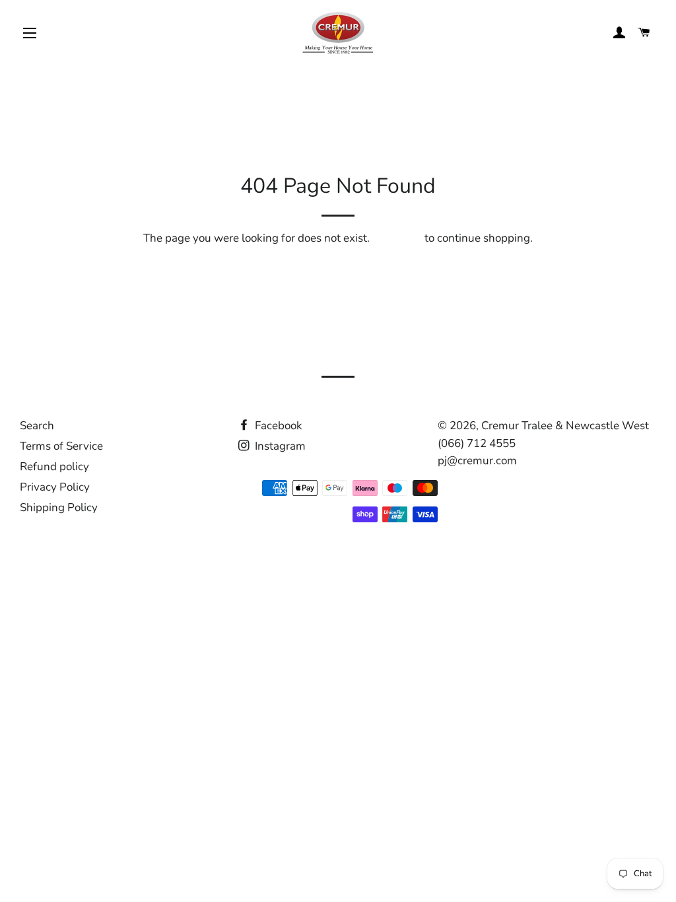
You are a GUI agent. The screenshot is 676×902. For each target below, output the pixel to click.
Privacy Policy (55, 487)
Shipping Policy (59, 507)
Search (37, 425)
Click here (397, 238)
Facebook (277, 425)
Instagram (279, 446)
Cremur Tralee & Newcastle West (565, 425)
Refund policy (54, 466)
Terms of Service (61, 446)
